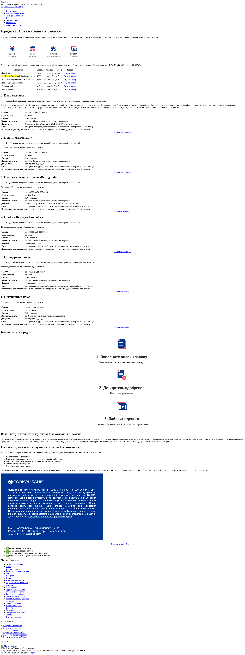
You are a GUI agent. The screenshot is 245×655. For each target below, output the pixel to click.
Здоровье (10, 610)
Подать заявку (70, 73)
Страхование (11, 587)
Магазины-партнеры (15, 13)
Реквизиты (11, 23)
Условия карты (12, 20)
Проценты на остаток (12, 626)
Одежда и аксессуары (15, 596)
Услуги (9, 615)
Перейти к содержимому (12, 7)
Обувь (8, 573)
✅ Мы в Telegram (9, 646)
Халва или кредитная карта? (15, 635)
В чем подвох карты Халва (15, 637)
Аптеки (9, 585)
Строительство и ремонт (17, 583)
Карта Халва (6, 2)
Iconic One (5, 653)
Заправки (10, 601)
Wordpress (32, 653)
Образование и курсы (15, 592)
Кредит (9, 18)
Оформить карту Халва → (122, 544)
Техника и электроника (16, 564)
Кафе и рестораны (14, 605)
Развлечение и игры (15, 594)
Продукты (10, 576)
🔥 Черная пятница (14, 16)
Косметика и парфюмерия (17, 571)
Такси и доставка (13, 603)
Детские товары (13, 569)
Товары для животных (16, 612)
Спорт (9, 578)
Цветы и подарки (13, 617)
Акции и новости (13, 25)
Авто (8, 567)
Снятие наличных (11, 630)
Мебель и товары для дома (17, 599)
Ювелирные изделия (15, 580)
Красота (9, 608)
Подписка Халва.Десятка (14, 632)
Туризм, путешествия (15, 589)
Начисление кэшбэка (12, 628)
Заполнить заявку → (122, 132)
